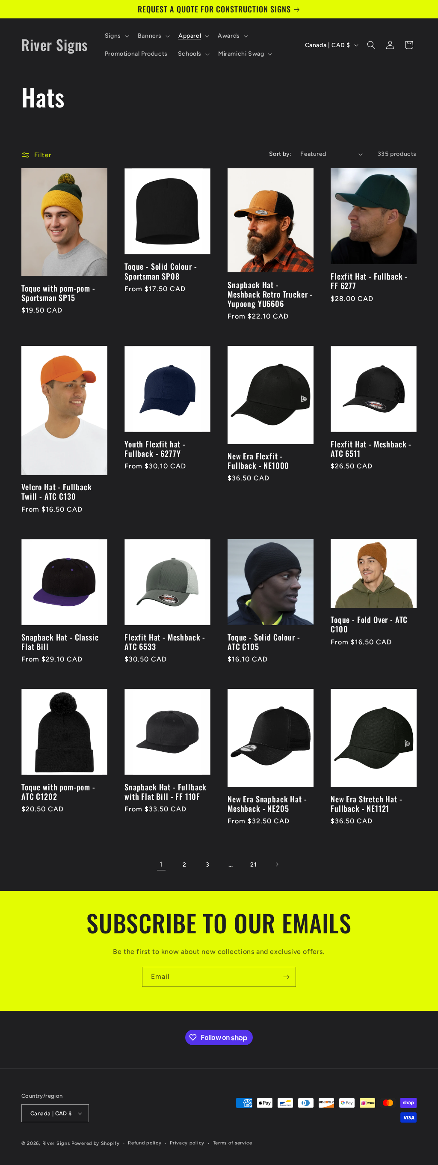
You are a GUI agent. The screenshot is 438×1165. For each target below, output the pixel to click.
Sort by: (280, 154)
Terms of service (232, 1143)
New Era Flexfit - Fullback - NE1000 (258, 460)
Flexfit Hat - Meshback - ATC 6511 (371, 448)
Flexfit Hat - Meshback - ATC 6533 (164, 641)
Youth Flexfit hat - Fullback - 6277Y (155, 448)
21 (253, 864)
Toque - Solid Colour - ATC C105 (264, 641)
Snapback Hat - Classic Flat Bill (59, 641)
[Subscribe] (286, 977)
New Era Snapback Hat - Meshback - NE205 (267, 803)
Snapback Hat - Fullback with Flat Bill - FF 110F (165, 791)
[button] (116, 36)
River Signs (56, 1143)
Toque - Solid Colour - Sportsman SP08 (160, 271)
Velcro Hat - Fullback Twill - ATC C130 (56, 491)
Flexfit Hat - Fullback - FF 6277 (369, 280)
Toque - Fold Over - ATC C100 (369, 624)
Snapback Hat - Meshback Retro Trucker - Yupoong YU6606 (270, 294)
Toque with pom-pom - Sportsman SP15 (58, 292)
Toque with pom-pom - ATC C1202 (58, 791)
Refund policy (144, 1143)
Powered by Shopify (95, 1143)
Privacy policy (187, 1143)
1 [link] (161, 864)
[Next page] (276, 864)
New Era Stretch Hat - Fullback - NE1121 (366, 803)
